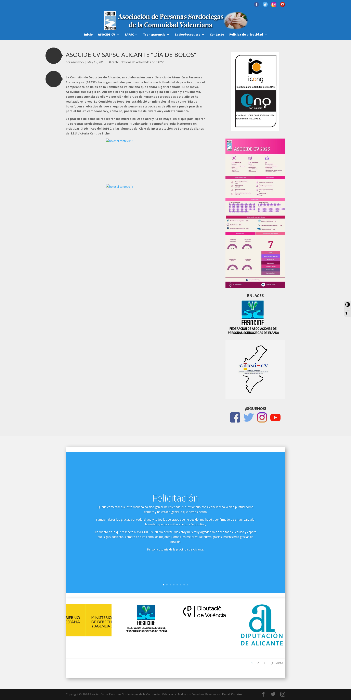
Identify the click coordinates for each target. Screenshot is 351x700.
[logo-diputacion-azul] (262, 645)
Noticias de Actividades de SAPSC (142, 62)
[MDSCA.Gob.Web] (89, 635)
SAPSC (129, 34)
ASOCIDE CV (106, 34)
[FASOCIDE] (146, 632)
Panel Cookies (232, 694)
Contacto (217, 34)
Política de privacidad (246, 34)
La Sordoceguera (187, 34)
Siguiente (276, 663)
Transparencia (154, 34)
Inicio (88, 34)
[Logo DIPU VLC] (204, 618)
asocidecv (77, 62)
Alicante (113, 62)
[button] (54, 56)
